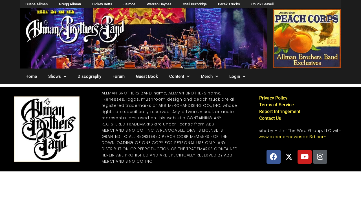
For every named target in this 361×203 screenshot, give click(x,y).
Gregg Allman (70, 4)
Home (31, 76)
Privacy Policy (273, 98)
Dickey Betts (102, 4)
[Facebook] (274, 157)
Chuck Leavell (262, 4)
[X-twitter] (289, 157)
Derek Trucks (229, 4)
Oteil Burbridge (195, 4)
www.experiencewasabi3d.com (293, 137)
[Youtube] (305, 157)
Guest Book (147, 76)
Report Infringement (279, 111)
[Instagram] (320, 157)
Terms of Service (276, 104)
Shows (54, 76)
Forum (119, 76)
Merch (207, 76)
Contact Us (270, 118)
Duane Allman (36, 4)
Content (176, 76)
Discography (89, 76)
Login (234, 76)
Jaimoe (129, 4)
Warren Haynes (159, 4)
